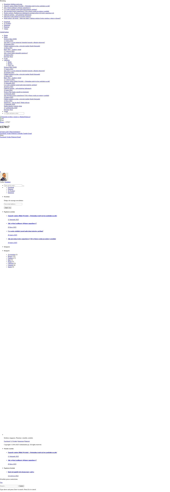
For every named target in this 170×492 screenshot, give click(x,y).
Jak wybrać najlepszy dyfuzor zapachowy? (17, 8)
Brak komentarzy (15, 132)
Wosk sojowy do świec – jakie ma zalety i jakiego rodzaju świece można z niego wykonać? (32, 18)
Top (1, 482)
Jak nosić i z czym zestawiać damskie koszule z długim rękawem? (24, 42)
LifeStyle (7, 60)
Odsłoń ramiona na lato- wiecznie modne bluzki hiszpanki (22, 46)
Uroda (6, 111)
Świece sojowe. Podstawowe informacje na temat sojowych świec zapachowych (29, 13)
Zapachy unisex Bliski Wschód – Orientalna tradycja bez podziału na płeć (27, 6)
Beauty (10, 64)
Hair (9, 260)
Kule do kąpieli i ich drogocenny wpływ (21, 472)
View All (10, 65)
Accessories (11, 254)
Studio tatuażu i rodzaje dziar (13, 106)
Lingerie (10, 265)
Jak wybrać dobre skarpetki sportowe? (16, 53)
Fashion (10, 258)
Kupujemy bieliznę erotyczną (13, 4)
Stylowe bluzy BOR (10, 39)
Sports (10, 267)
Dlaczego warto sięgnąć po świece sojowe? (17, 16)
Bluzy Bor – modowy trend (12, 49)
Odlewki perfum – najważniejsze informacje (17, 15)
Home (6, 35)
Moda (6, 37)
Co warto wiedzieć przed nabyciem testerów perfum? (20, 9)
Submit (21, 486)
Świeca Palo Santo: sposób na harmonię (16, 92)
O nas (6, 58)
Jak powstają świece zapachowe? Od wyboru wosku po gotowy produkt (26, 11)
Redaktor (8, 182)
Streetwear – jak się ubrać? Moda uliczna (16, 102)
